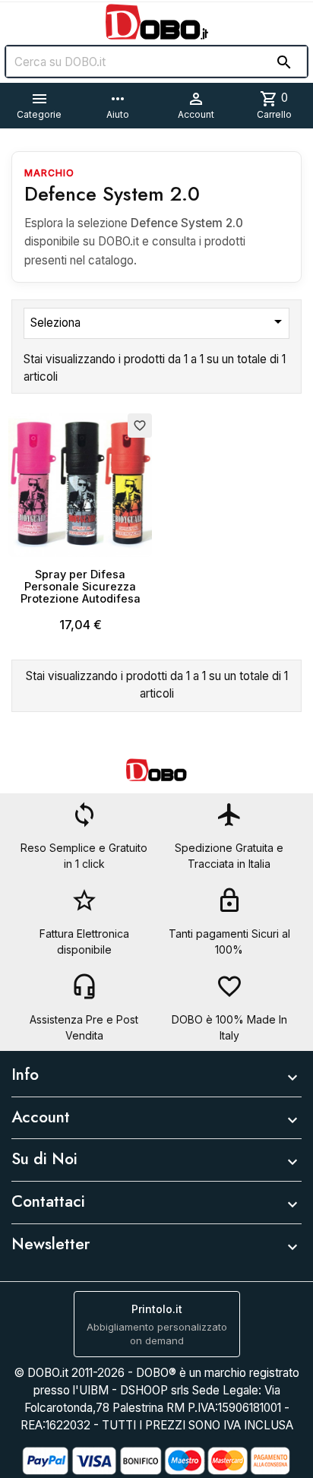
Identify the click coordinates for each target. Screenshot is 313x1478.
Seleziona (158, 321)
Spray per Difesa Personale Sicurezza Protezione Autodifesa (81, 586)
